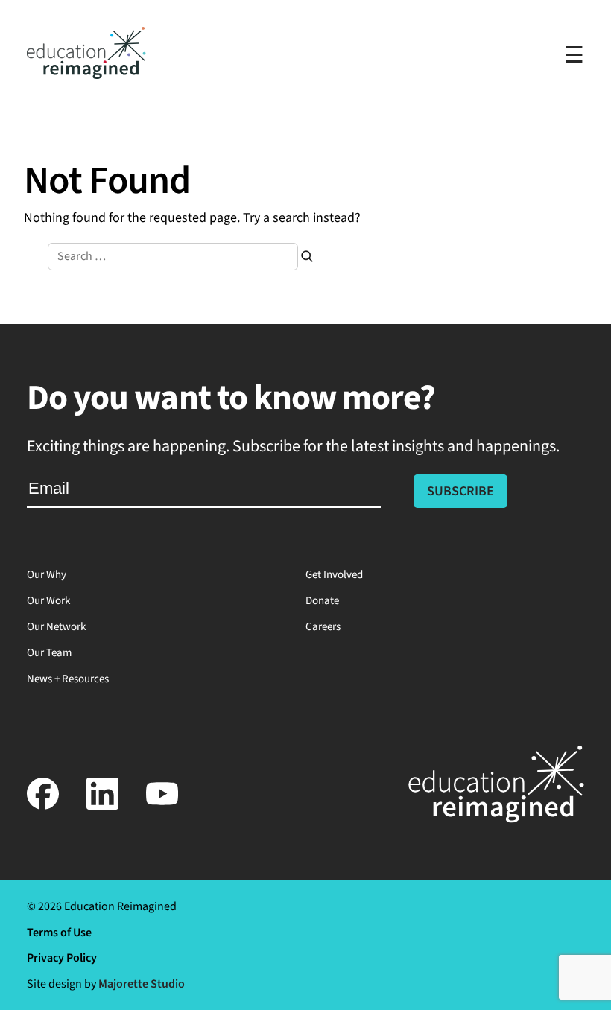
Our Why (46, 574)
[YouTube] (162, 806)
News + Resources (68, 679)
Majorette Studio (141, 984)
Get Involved (334, 574)
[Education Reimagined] (86, 75)
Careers (323, 626)
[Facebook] (43, 806)
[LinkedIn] (102, 806)
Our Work (48, 600)
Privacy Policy (62, 958)
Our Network (56, 626)
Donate (322, 600)
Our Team (49, 652)
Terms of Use (59, 932)
